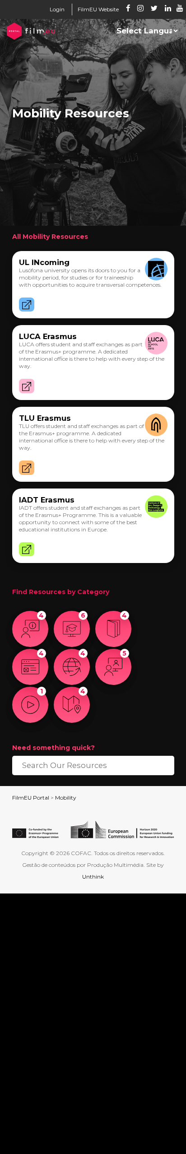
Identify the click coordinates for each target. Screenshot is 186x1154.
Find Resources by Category (60, 592)
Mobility (65, 797)
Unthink (93, 876)
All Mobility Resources (50, 237)
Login (57, 9)
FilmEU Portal (30, 797)
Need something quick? (53, 748)
